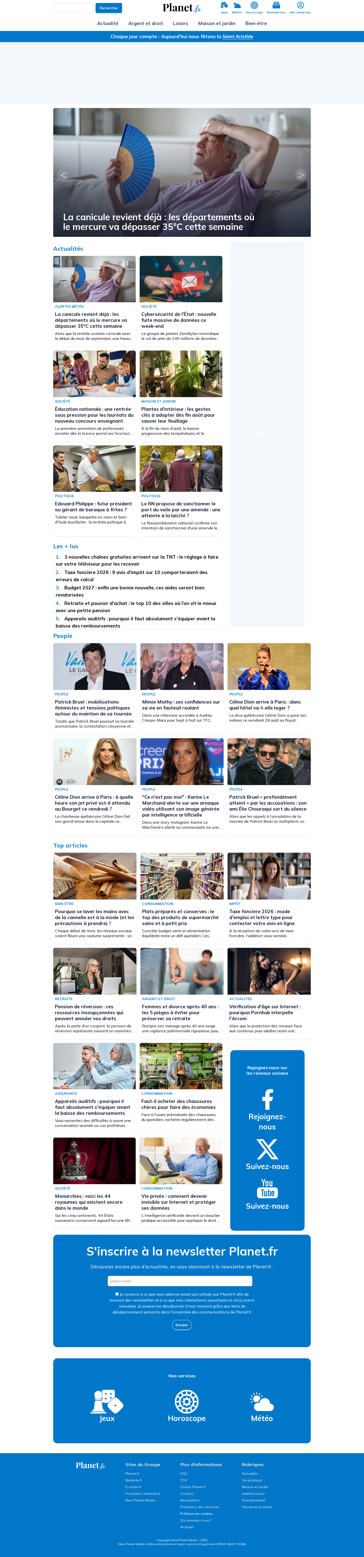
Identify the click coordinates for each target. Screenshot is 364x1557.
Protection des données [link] (199, 1507)
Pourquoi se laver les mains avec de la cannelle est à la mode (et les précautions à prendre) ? (94, 917)
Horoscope (254, 12)
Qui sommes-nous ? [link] (196, 1520)
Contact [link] (186, 1493)
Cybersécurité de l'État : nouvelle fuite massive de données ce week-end (178, 320)
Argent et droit (145, 23)
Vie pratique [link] (252, 1480)
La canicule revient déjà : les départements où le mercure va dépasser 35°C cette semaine (91, 320)
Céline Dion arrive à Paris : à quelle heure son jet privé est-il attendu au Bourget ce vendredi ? (94, 803)
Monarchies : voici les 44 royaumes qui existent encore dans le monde (89, 1202)
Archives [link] (187, 1527)
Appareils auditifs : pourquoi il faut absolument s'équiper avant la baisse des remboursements (92, 1107)
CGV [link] (183, 1480)
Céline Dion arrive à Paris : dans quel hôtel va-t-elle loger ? (265, 705)
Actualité (107, 23)
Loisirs (180, 23)
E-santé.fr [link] (133, 1487)
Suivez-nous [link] (267, 1166)
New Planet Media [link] (140, 1500)
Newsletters (276, 12)
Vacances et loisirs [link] (257, 1507)
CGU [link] (183, 1473)
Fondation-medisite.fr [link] (143, 1493)
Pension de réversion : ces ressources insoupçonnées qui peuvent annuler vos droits (89, 1012)
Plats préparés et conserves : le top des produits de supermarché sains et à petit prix (180, 917)
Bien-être (256, 23)
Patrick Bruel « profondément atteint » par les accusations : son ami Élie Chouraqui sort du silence (268, 803)
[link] (267, 1099)
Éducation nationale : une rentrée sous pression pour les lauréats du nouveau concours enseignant (94, 415)
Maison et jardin (216, 23)
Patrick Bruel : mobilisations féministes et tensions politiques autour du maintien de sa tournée (168, 222)
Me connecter (300, 12)
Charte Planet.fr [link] (193, 1487)
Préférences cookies (196, 1513)
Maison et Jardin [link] (255, 1487)
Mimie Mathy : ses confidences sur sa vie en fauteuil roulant (181, 705)
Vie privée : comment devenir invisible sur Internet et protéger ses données (178, 1202)
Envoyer (182, 1325)
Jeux (224, 12)
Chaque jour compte (134, 36)
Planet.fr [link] (132, 1473)
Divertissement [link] (253, 1500)
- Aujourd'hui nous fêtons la (205, 36)
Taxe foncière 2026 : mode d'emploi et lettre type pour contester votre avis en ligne (262, 917)
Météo (237, 12)
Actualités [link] (250, 1473)
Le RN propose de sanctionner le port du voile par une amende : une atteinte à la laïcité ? (180, 510)
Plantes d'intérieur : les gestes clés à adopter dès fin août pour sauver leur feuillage (178, 415)
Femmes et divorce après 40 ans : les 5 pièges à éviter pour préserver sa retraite (180, 1012)
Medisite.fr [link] (134, 1480)
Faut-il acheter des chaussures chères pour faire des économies (178, 1104)
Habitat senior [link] (253, 1493)
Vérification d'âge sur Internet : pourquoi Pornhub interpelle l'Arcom (265, 1012)
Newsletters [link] (190, 1500)
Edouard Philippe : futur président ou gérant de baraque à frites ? (93, 507)
